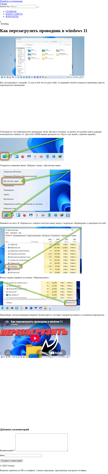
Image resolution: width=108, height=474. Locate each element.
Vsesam (3, 4)
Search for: (5, 6)
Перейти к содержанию (11, 1)
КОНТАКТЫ (12, 16)
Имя (2, 455)
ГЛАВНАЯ (11, 11)
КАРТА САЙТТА (14, 14)
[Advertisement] (54, 108)
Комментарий (7, 450)
